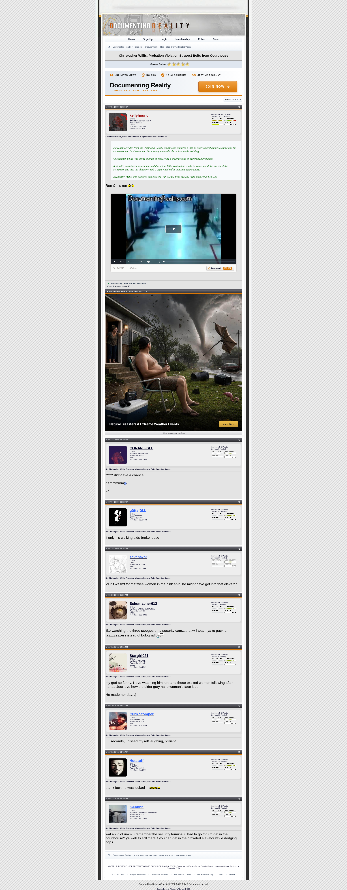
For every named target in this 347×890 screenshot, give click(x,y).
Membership (182, 39)
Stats (216, 39)
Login (164, 39)
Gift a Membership (205, 874)
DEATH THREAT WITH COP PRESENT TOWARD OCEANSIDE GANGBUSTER (142, 866)
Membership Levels (182, 874)
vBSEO (187, 889)
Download (221, 268)
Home (131, 39)
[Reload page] (108, 46)
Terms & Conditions (159, 874)
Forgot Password (137, 874)
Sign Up (148, 39)
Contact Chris (118, 874)
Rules (201, 39)
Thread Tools (231, 99)
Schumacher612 (143, 604)
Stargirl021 (139, 656)
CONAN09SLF (141, 448)
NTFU (232, 874)
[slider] (199, 261)
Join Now (214, 86)
